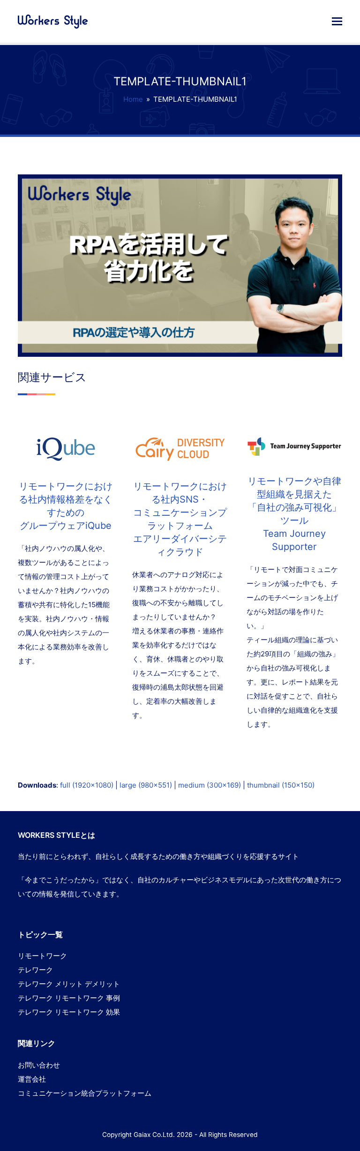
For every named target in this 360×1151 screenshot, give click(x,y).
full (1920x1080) (86, 785)
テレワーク (35, 969)
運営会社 (32, 1079)
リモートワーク (42, 955)
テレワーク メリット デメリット (69, 983)
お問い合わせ (39, 1065)
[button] (337, 21)
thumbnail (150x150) (281, 785)
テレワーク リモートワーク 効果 (69, 1012)
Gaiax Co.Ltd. (154, 1134)
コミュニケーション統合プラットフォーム (84, 1093)
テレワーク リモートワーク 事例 (69, 997)
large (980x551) (146, 785)
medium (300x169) (209, 785)
